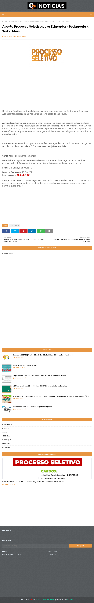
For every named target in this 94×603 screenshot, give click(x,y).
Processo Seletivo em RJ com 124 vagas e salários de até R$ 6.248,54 (33, 481)
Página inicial (7, 21)
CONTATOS (52, 554)
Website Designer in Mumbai (45, 600)
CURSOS (6, 428)
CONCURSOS (17, 21)
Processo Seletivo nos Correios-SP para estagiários (32, 407)
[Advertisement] (47, 92)
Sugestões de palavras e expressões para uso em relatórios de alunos (39, 376)
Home (4, 551)
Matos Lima (8, 36)
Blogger (70, 600)
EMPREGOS (6, 443)
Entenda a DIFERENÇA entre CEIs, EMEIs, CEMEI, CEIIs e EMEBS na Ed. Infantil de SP (43, 355)
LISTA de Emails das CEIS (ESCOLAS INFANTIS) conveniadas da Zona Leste (40, 386)
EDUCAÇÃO (7, 440)
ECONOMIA (6, 436)
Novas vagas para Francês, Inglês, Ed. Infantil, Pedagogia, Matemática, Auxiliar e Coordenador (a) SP (51, 396)
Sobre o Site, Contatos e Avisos (24, 365)
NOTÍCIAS (6, 447)
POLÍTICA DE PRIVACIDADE (11, 554)
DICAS (5, 432)
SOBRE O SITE (52, 551)
